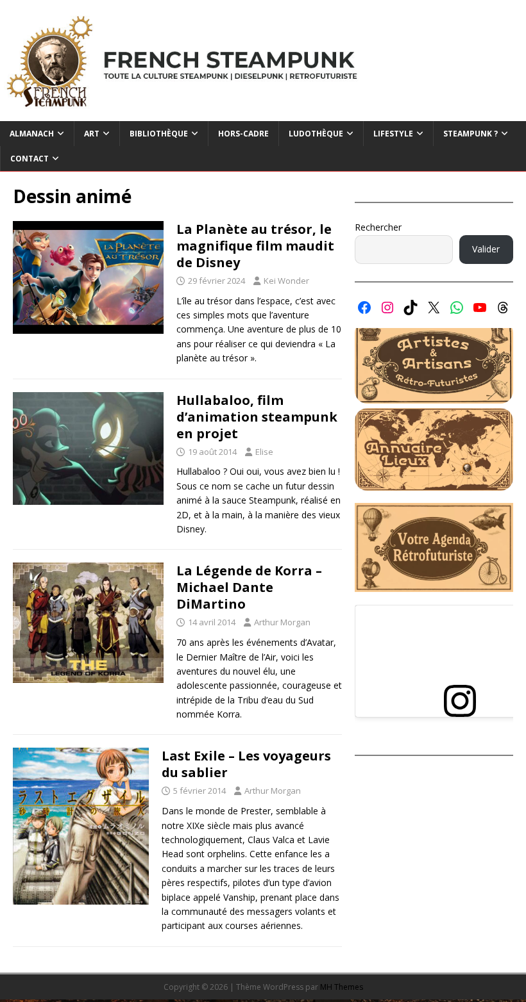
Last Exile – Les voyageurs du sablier (246, 764)
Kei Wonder (286, 280)
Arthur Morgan (282, 622)
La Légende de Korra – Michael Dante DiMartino (249, 587)
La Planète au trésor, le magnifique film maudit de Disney (255, 245)
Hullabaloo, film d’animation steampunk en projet (256, 416)
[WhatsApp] (456, 307)
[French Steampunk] (263, 114)
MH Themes (341, 986)
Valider (486, 249)
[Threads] (503, 307)
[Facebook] (364, 307)
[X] (433, 307)
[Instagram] (387, 307)
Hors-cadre (243, 133)
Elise (264, 451)
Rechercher (378, 227)
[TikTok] (410, 307)
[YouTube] (480, 307)
